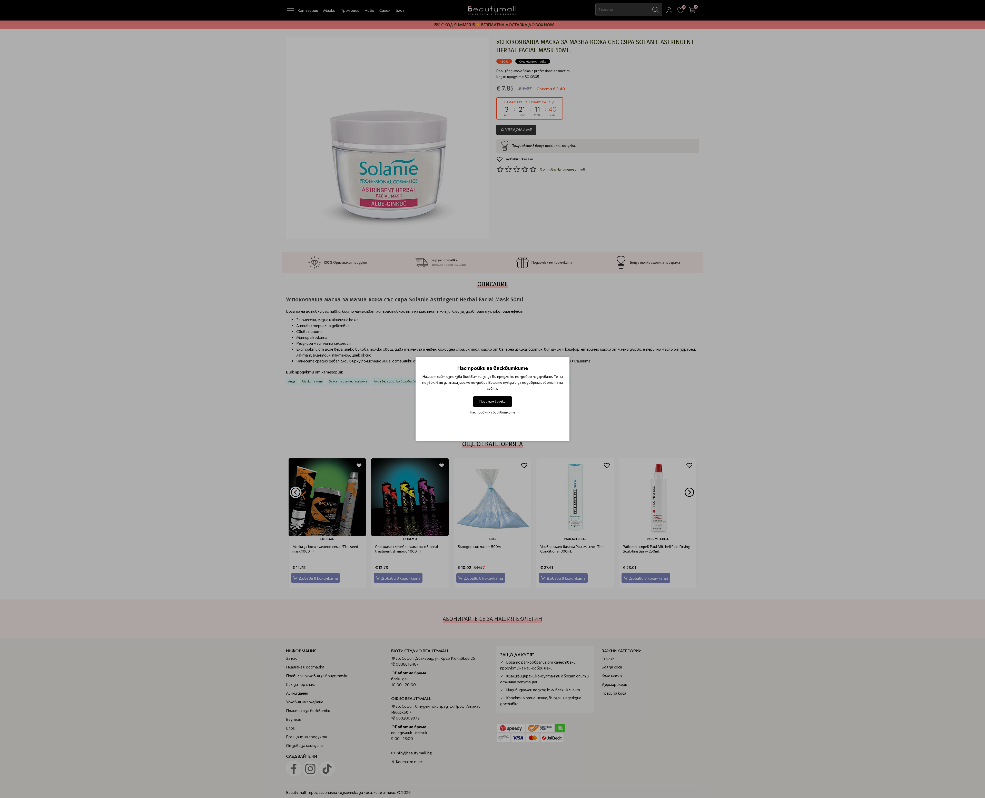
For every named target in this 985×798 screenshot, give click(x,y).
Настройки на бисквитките (492, 412)
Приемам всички (492, 401)
